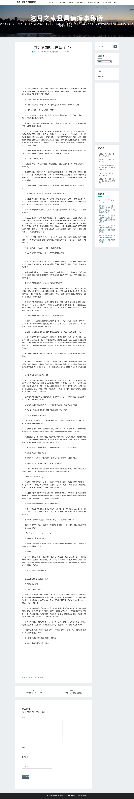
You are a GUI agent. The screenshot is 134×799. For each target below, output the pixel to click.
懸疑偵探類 (80, 2)
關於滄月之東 (53, 2)
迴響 (23, 717)
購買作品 (62, 2)
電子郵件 (25, 757)
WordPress (71, 795)
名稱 (23, 747)
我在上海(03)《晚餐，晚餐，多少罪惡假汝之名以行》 (107, 181)
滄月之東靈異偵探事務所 (26, 2)
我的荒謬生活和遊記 (93, 2)
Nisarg (84, 795)
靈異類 (71, 2)
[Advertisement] (54, 69)
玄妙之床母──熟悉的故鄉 (33, 678)
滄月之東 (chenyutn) (57, 52)
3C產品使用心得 (106, 2)
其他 (115, 2)
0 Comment (71, 52)
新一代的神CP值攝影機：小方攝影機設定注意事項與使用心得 (107, 167)
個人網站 (25, 767)
